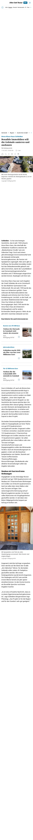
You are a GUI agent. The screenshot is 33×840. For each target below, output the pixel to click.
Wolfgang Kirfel (8, 148)
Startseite (4, 133)
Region (12, 133)
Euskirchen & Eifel (22, 133)
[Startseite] (16, 3)
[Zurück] (2, 7)
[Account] (30, 2)
